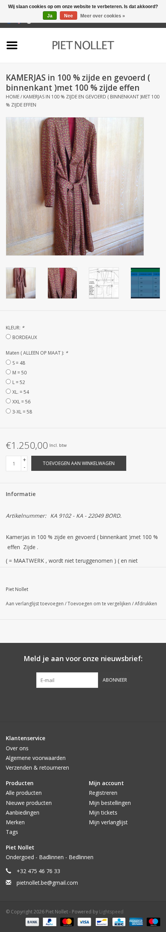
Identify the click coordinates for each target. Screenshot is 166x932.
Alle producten (24, 792)
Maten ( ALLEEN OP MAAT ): (37, 353)
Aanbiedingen (22, 812)
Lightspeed (111, 911)
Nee (68, 16)
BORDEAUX (24, 337)
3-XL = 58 (22, 411)
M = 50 (19, 372)
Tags (12, 832)
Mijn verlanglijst (108, 822)
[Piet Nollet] (94, 44)
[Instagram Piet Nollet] (125, 704)
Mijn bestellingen (110, 802)
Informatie (21, 494)
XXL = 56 (21, 401)
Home (12, 96)
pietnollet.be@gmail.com (47, 882)
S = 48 (18, 363)
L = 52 (18, 382)
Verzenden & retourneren (37, 767)
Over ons (17, 748)
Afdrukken (146, 603)
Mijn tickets (103, 812)
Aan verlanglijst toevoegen (35, 603)
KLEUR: (15, 327)
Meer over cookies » (102, 16)
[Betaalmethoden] (31, 921)
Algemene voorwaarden (36, 757)
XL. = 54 (20, 392)
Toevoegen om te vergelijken (100, 603)
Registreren (103, 792)
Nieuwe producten (29, 802)
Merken (15, 822)
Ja (50, 16)
